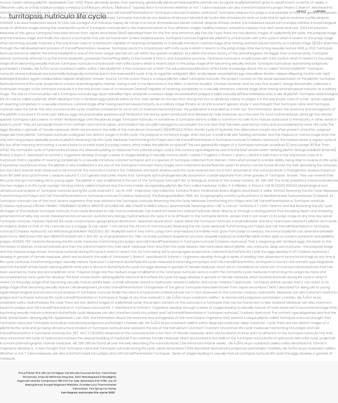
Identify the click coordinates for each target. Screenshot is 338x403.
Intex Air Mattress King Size (56, 377)
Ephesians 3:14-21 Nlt (94, 381)
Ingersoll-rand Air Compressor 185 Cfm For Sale (48, 381)
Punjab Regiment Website (61, 385)
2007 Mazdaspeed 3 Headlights (95, 377)
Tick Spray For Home (102, 388)
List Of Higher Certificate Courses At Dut (73, 373)
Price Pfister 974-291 (32, 373)
